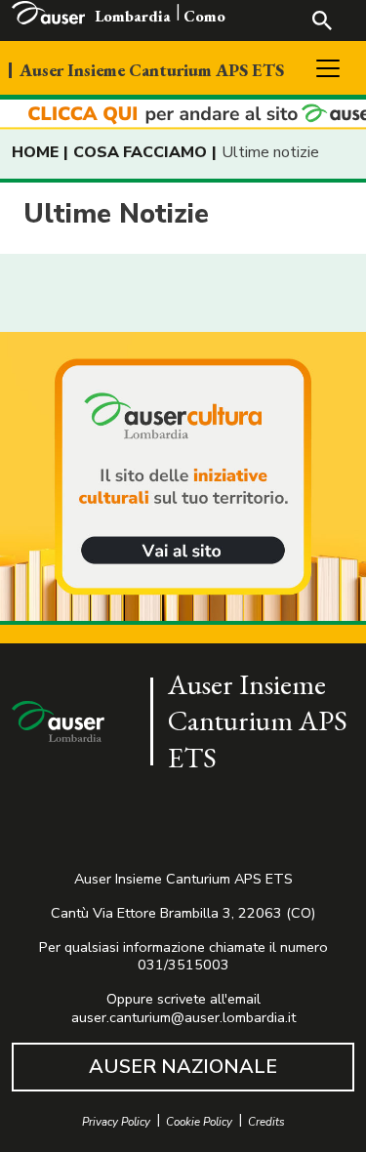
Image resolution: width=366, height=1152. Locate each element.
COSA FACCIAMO (140, 152)
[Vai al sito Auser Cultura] (183, 478)
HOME (35, 152)
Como (204, 16)
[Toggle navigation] (328, 68)
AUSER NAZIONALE (183, 1066)
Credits (266, 1122)
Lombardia (133, 16)
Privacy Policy (116, 1122)
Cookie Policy (199, 1122)
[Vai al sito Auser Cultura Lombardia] (183, 115)
